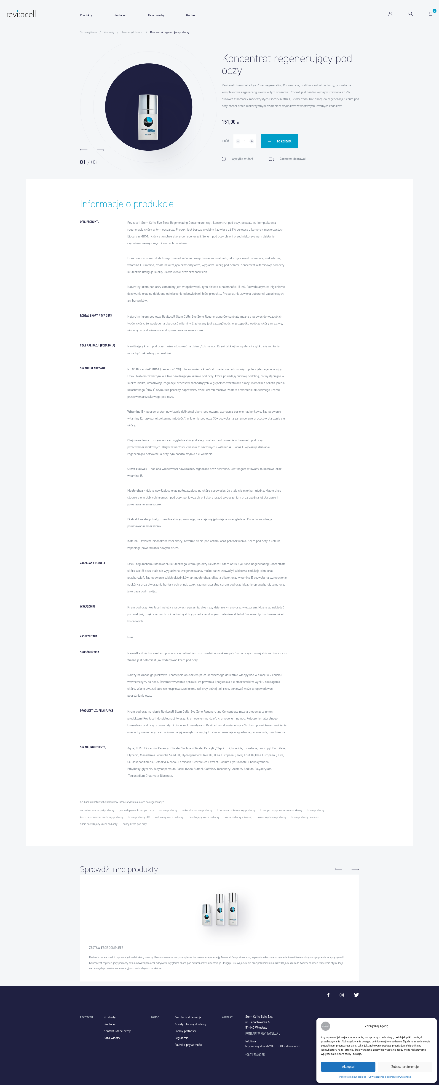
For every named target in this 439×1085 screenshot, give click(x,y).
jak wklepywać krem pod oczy (137, 810)
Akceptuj (348, 1066)
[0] (430, 14)
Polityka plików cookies (352, 1077)
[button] (84, 150)
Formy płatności (185, 1031)
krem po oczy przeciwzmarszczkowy (281, 810)
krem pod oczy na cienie (305, 817)
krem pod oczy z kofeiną (238, 817)
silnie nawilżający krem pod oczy (99, 824)
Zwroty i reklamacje (187, 1017)
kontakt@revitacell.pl (262, 1033)
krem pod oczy (316, 810)
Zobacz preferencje (405, 1066)
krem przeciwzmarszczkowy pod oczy (101, 817)
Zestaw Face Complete (106, 947)
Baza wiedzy (156, 15)
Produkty (86, 15)
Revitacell (120, 15)
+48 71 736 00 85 (255, 1054)
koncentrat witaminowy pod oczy (236, 810)
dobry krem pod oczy (135, 824)
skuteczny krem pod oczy (271, 817)
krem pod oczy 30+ (139, 817)
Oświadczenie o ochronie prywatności (390, 1077)
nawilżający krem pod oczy (204, 817)
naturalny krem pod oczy (169, 817)
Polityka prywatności (188, 1045)
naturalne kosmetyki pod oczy (97, 810)
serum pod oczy (168, 810)
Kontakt (191, 15)
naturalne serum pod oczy (197, 810)
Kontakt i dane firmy (117, 1031)
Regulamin (181, 1038)
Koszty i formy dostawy (190, 1024)
